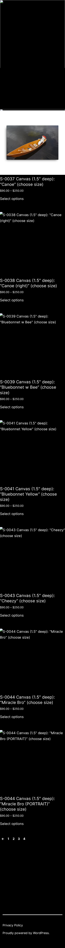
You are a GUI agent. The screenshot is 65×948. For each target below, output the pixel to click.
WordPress (41, 933)
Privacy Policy (13, 925)
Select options (12, 199)
